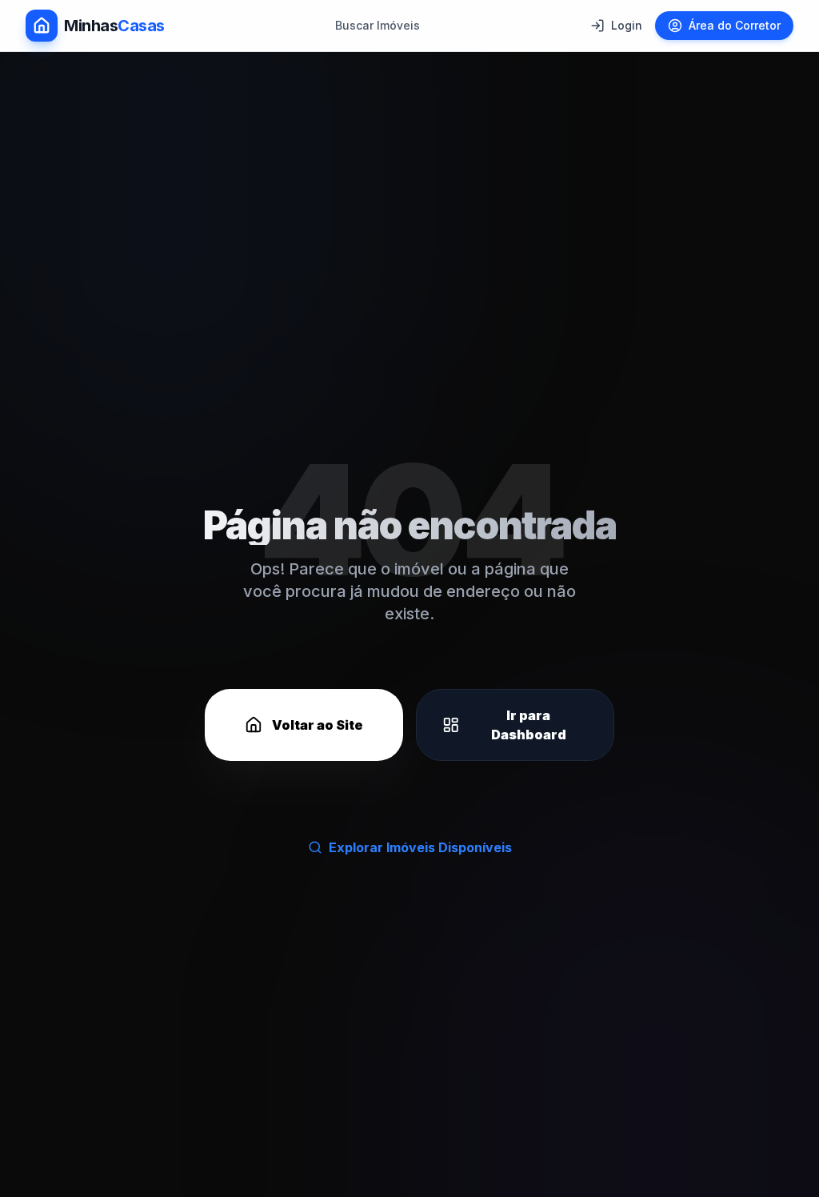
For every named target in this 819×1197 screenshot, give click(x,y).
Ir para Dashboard (528, 725)
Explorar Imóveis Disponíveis (420, 847)
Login (626, 25)
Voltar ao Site (317, 725)
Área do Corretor (735, 25)
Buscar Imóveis (377, 25)
